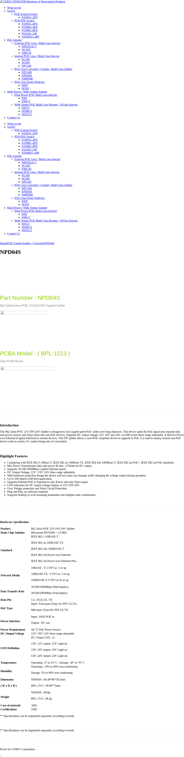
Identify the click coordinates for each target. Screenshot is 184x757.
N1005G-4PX (30, 23)
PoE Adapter (14, 39)
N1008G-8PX (30, 30)
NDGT (26, 107)
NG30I (26, 59)
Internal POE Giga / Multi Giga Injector (36, 56)
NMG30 (26, 52)
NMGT (26, 101)
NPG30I (26, 65)
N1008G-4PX (30, 27)
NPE (24, 98)
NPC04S (27, 72)
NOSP (25, 88)
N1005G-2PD (30, 17)
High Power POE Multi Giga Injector (35, 94)
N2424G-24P (29, 33)
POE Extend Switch (25, 14)
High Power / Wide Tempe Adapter (27, 91)
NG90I (26, 62)
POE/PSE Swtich (24, 20)
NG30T (26, 49)
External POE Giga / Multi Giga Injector (37, 43)
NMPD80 (27, 78)
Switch (11, 10)
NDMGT (27, 111)
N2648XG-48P (30, 36)
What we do (14, 7)
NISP (25, 85)
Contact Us (13, 117)
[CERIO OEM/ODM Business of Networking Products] (32, 1)
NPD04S (27, 75)
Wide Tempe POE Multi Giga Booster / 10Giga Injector (46, 104)
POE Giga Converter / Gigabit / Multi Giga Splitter (43, 69)
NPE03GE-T (29, 46)
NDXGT (27, 114)
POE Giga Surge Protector (29, 82)
